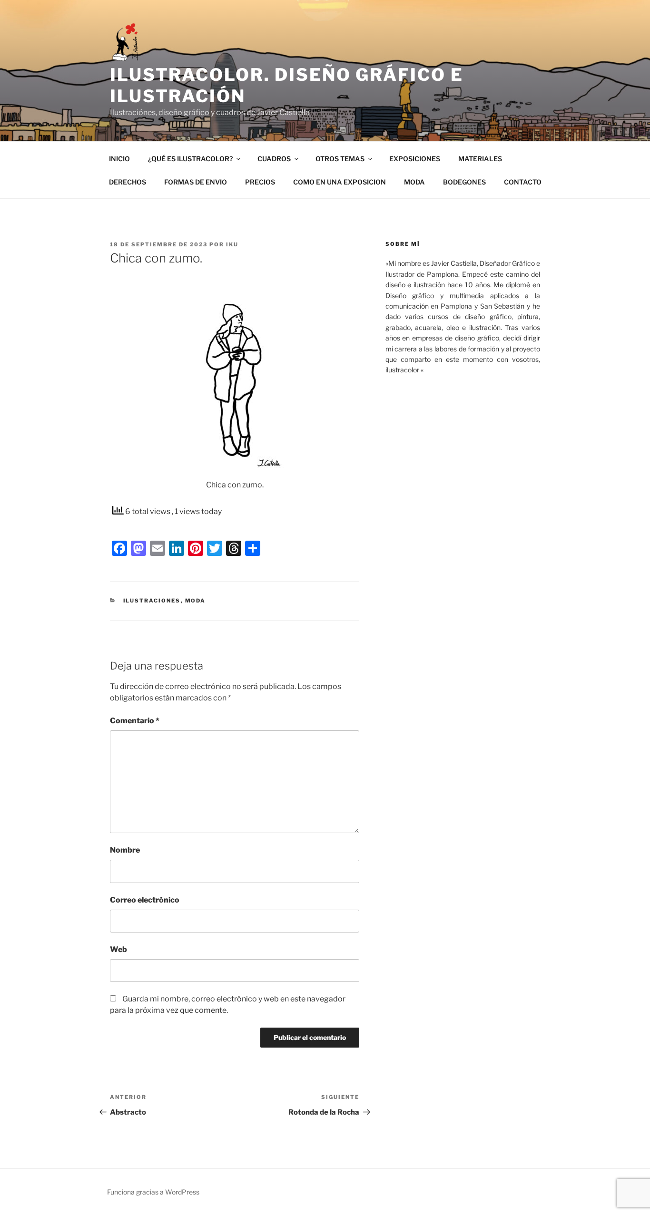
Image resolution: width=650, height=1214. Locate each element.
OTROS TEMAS (339, 159)
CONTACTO (523, 182)
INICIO (119, 159)
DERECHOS (127, 182)
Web (118, 949)
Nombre (125, 850)
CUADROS (274, 159)
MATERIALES (480, 159)
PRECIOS (260, 182)
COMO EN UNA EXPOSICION (339, 182)
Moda (195, 600)
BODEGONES (464, 182)
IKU (232, 244)
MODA (414, 182)
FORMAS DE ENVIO (195, 182)
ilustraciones (152, 600)
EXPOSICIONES (414, 159)
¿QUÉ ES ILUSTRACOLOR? (190, 159)
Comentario (134, 720)
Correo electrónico (144, 899)
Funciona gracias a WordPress (153, 1192)
